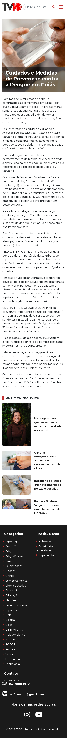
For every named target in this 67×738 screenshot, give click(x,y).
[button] (61, 7)
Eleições (10, 600)
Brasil (8, 561)
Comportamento (16, 580)
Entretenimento (16, 605)
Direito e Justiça (15, 585)
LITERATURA (13, 629)
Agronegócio (13, 541)
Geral (8, 615)
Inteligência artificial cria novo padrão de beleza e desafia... (48, 484)
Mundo (10, 639)
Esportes (11, 610)
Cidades (10, 571)
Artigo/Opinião (14, 556)
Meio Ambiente (15, 634)
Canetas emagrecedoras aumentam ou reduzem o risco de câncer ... (47, 460)
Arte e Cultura (14, 546)
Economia (11, 590)
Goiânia (10, 619)
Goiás (8, 624)
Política (10, 649)
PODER (10, 644)
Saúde (9, 654)
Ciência (9, 575)
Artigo (9, 551)
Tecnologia (12, 664)
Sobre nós (45, 541)
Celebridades (13, 566)
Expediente (46, 555)
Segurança (12, 659)
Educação (12, 595)
